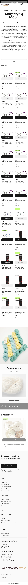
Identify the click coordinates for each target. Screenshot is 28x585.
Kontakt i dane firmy (5, 520)
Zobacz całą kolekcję (14, 400)
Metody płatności (5, 484)
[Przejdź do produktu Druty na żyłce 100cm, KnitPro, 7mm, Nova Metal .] (7, 173)
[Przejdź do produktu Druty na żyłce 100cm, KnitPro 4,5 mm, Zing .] (7, 214)
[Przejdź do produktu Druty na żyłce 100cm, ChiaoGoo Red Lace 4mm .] (20, 280)
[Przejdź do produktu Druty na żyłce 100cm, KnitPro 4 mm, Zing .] (7, 235)
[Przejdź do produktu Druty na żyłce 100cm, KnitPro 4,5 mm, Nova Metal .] (7, 134)
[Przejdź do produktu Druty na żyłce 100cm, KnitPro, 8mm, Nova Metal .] (20, 173)
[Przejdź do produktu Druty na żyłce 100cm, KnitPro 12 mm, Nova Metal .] (20, 193)
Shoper (9, 574)
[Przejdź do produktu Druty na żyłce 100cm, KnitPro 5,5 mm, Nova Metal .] (7, 154)
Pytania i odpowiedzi (5, 490)
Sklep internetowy (13, 583)
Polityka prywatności (6, 501)
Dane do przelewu (5, 503)
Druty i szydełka (14, 10)
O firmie (3, 518)
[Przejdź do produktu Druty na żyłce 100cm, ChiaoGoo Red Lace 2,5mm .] (20, 235)
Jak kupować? (4, 482)
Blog (2, 525)
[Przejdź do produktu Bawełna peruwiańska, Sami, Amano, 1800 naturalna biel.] (14, 385)
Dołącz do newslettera (9, 466)
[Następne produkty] (19, 322)
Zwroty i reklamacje (5, 488)
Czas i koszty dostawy (6, 486)
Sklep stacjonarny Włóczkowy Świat (9, 522)
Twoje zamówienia (5, 533)
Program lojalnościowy (6, 505)
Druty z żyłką (23, 10)
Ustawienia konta (5, 535)
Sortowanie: (4, 65)
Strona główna (5, 10)
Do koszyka (7, 117)
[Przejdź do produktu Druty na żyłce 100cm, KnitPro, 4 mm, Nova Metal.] (20, 115)
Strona (8, 322)
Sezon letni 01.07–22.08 (6, 554)
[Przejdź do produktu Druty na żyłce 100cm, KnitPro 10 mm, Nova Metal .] (7, 193)
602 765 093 (4, 544)
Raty (2, 510)
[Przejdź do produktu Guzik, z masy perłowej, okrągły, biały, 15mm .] (14, 430)
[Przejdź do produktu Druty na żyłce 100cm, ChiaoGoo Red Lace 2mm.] (7, 258)
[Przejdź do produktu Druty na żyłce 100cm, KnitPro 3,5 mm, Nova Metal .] (7, 115)
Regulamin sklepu (5, 499)
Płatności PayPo (5, 508)
